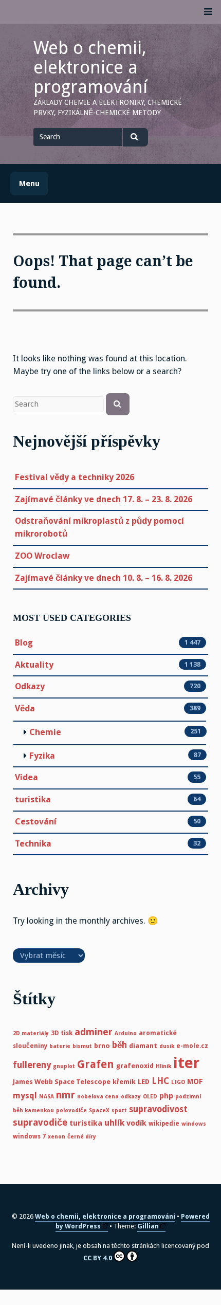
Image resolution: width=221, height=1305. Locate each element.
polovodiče (71, 1110)
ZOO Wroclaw (42, 556)
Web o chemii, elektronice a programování (90, 67)
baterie (59, 1046)
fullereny (32, 1065)
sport (119, 1110)
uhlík (114, 1123)
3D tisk (61, 1033)
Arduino (126, 1033)
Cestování (36, 821)
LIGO (178, 1082)
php (166, 1095)
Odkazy (30, 686)
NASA (46, 1096)
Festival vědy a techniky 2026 (74, 477)
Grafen (95, 1064)
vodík (136, 1123)
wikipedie (164, 1123)
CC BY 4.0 (97, 1258)
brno (102, 1046)
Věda (25, 708)
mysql (25, 1095)
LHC (160, 1081)
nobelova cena (98, 1096)
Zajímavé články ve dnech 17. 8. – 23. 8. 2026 (103, 499)
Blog (24, 643)
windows (193, 1123)
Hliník (163, 1066)
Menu (29, 183)
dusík (166, 1046)
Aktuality (34, 665)
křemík (124, 1082)
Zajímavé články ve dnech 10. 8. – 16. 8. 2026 (103, 578)
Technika (33, 844)
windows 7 (29, 1136)
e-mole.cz (192, 1046)
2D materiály (31, 1033)
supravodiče (40, 1122)
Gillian (148, 1226)
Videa (26, 777)
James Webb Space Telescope (61, 1082)
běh (119, 1045)
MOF (195, 1081)
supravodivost (158, 1109)
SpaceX (99, 1110)
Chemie (45, 732)
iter (186, 1063)
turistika (33, 799)
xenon (56, 1136)
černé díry (81, 1136)
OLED (150, 1096)
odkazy (131, 1096)
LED (144, 1082)
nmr (65, 1095)
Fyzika (42, 756)
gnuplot (64, 1066)
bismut (82, 1046)
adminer (94, 1031)
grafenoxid (135, 1066)
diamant (143, 1046)
